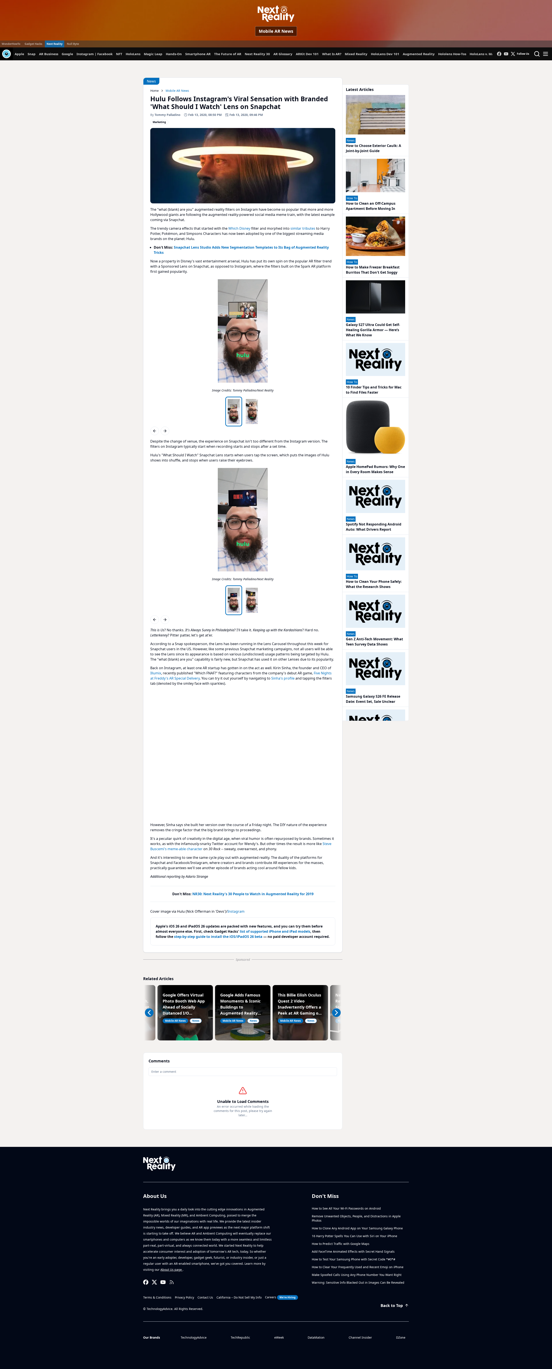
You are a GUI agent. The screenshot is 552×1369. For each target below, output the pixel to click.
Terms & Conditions (157, 1297)
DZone (400, 1337)
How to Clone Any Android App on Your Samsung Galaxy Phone (357, 1228)
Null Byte (73, 44)
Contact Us (205, 1297)
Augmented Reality (419, 54)
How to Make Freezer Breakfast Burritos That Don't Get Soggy (373, 270)
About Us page (171, 1270)
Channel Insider (360, 1337)
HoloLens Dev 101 (385, 54)
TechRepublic (240, 1337)
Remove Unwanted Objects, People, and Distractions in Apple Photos (356, 1218)
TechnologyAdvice (194, 1337)
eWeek (279, 1337)
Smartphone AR (198, 54)
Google (67, 54)
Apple (19, 54)
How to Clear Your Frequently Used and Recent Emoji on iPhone (357, 1267)
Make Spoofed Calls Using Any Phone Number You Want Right (356, 1275)
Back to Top (392, 1305)
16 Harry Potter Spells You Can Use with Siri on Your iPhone (354, 1236)
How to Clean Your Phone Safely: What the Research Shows (374, 584)
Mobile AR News (276, 31)
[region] (242, 337)
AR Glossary (282, 54)
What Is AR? (331, 54)
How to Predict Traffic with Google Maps (340, 1244)
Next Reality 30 (257, 54)
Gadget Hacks (33, 44)
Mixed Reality (356, 54)
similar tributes (302, 228)
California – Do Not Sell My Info (239, 1297)
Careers (280, 1297)
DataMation (316, 1337)
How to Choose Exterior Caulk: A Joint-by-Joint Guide (373, 148)
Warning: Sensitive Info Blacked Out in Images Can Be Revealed (358, 1282)
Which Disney (239, 228)
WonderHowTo (11, 44)
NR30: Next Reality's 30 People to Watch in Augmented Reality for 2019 (253, 894)
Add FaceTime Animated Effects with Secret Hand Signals (353, 1251)
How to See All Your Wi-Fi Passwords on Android (346, 1208)
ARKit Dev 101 (307, 54)
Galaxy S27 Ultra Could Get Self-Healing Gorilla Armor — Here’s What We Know (373, 329)
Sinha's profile (283, 678)
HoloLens (133, 54)
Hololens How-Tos (452, 54)
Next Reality (55, 44)
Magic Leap (153, 54)
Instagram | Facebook (95, 54)
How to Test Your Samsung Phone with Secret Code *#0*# (353, 1259)
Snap (32, 54)
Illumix (155, 673)
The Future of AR (227, 54)
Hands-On (174, 54)
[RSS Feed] (171, 1282)
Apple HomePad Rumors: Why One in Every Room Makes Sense (375, 469)
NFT (119, 54)
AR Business (48, 54)
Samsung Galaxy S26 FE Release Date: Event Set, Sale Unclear (373, 699)
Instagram (236, 911)
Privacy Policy (184, 1297)
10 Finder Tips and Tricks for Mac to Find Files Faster (373, 390)
